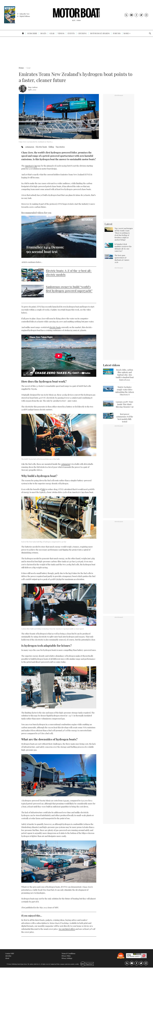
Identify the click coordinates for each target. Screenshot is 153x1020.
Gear (51, 33)
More (126, 33)
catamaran (29, 147)
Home (21, 68)
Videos (60, 33)
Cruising (82, 33)
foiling (51, 147)
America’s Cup (31, 166)
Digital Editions (24, 16)
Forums (117, 33)
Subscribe (32, 33)
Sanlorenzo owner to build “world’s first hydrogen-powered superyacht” (69, 289)
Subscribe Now (24, 14)
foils (43, 489)
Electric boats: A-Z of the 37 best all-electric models (69, 272)
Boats (43, 33)
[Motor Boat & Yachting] (76, 15)
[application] (58, 237)
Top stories (60, 147)
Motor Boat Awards (100, 33)
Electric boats (41, 147)
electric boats (55, 327)
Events (71, 33)
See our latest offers (67, 929)
